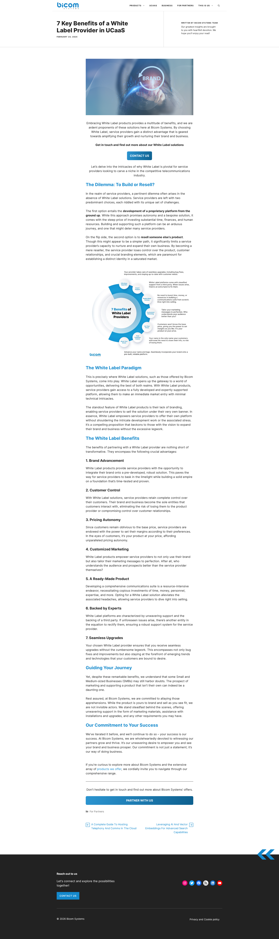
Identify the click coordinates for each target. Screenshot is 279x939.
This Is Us (204, 5)
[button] (218, 5)
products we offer (109, 769)
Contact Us (68, 895)
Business (167, 5)
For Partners (185, 5)
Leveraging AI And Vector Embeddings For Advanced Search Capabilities (166, 828)
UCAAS (153, 5)
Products (135, 5)
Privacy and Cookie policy (204, 919)
